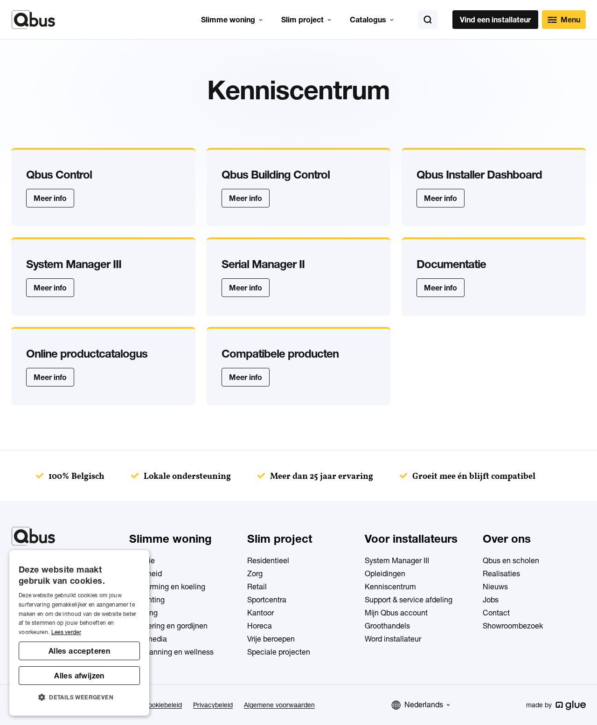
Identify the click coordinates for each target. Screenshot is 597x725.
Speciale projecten (278, 651)
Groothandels (387, 625)
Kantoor (260, 612)
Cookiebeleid (163, 705)
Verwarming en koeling (167, 586)
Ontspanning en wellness (171, 651)
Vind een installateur (495, 19)
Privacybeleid (213, 705)
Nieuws (495, 586)
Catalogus (368, 19)
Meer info (50, 198)
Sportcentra (266, 599)
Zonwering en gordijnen (168, 625)
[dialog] (79, 633)
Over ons (507, 538)
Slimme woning (228, 19)
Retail (257, 586)
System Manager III (397, 560)
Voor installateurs (411, 538)
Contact (496, 612)
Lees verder (66, 631)
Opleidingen (385, 573)
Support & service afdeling (408, 599)
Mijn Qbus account (396, 612)
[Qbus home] (33, 19)
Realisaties (501, 573)
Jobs (491, 599)
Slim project (302, 19)
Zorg (255, 573)
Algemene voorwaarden (279, 705)
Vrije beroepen (271, 638)
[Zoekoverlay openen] (427, 19)
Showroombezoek (513, 625)
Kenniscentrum (390, 586)
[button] (79, 697)
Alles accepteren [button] (79, 651)
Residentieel (268, 560)
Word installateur (393, 638)
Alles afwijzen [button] (79, 675)
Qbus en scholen (511, 560)
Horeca (259, 625)
